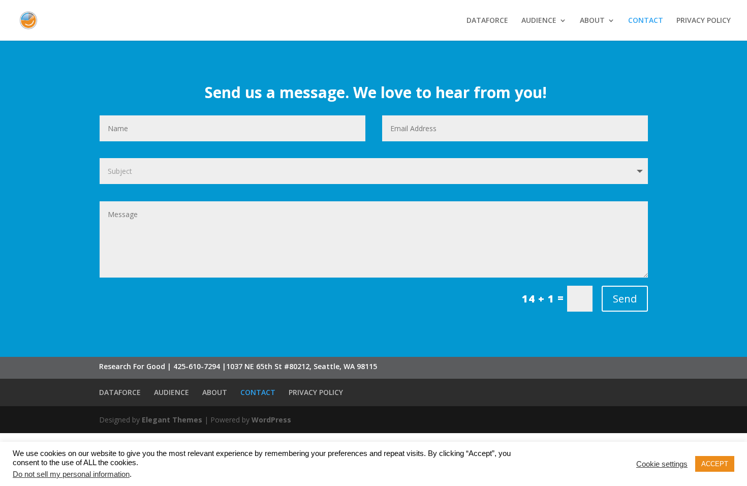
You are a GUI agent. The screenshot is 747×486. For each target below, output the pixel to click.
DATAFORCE (487, 21)
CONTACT (645, 21)
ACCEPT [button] (714, 464)
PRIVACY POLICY (703, 21)
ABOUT (592, 21)
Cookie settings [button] (662, 464)
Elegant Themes (172, 419)
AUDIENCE (538, 21)
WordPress (271, 419)
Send (625, 299)
